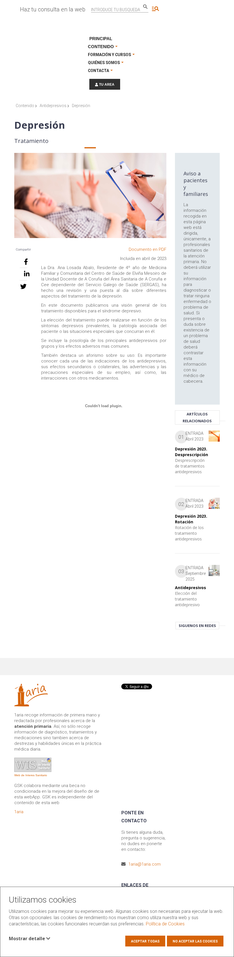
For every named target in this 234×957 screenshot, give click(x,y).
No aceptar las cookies (195, 941)
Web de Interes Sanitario (30, 775)
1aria (18, 811)
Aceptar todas (145, 941)
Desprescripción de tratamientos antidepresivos (190, 466)
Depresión (81, 105)
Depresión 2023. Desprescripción (191, 451)
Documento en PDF (147, 249)
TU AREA (106, 85)
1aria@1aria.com (144, 864)
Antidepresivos (53, 105)
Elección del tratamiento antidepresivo (187, 599)
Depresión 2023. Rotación (191, 518)
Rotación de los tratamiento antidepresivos (189, 533)
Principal (100, 38)
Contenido (25, 105)
